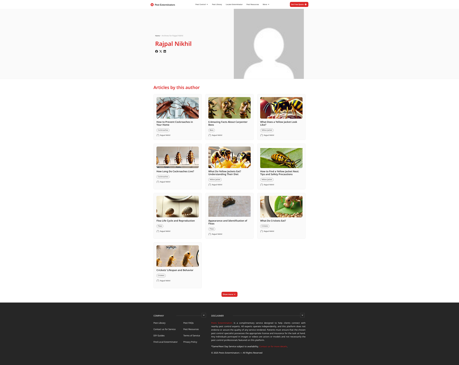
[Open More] (269, 4)
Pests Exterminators (221, 322)
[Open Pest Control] (207, 4)
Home (157, 36)
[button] (229, 294)
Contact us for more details (273, 346)
